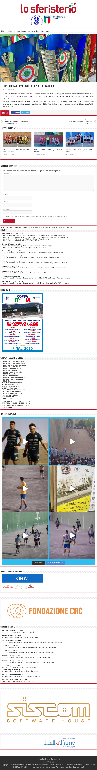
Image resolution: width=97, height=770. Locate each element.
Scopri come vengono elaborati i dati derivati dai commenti (53, 227)
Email (5, 202)
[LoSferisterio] (48, 7)
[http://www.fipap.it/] (48, 20)
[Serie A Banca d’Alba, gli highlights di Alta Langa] (72, 535)
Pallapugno (11, 31)
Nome (5, 194)
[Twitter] (48, 761)
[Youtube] (51, 761)
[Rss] (44, 761)
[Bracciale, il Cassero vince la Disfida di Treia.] (72, 442)
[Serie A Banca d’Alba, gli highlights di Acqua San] (25, 535)
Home (4, 31)
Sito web (6, 209)
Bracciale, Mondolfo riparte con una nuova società (16, 121)
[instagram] (53, 761)
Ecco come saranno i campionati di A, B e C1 (80, 121)
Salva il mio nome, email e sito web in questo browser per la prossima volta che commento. (36, 216)
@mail (58, 759)
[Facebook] (46, 761)
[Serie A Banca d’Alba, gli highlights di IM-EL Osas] (25, 488)
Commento (7, 174)
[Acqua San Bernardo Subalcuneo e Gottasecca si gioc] (25, 442)
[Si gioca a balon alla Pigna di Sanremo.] (72, 488)
